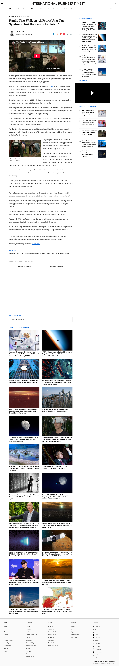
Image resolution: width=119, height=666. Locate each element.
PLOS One (36, 244)
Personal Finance (40, 9)
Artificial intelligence (31, 643)
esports (28, 648)
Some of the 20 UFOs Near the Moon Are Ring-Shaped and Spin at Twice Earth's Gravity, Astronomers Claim (55, 497)
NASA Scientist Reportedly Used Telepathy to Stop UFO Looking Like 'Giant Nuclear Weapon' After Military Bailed (57, 354)
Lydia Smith (20, 32)
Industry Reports (30, 656)
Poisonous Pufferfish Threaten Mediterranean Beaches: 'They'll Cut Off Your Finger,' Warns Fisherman (24, 468)
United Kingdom (75, 634)
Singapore (73, 632)
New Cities (28, 651)
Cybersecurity (29, 640)
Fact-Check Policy (53, 645)
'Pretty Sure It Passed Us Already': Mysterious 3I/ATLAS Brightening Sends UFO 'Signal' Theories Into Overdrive (24, 554)
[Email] (67, 34)
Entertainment (57, 9)
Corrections (51, 640)
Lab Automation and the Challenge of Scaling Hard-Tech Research (89, 122)
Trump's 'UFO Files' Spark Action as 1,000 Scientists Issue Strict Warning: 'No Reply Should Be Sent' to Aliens (23, 411)
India (72, 629)
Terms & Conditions (53, 632)
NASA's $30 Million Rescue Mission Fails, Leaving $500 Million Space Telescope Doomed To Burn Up (89, 72)
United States (74, 637)
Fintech (28, 654)
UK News (11, 9)
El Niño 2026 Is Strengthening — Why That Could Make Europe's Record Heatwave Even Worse (57, 611)
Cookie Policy (51, 637)
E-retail (28, 626)
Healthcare (28, 632)
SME (32, 9)
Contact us (51, 629)
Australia (73, 626)
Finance (28, 637)
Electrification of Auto (31, 634)
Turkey (50, 86)
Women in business (31, 645)
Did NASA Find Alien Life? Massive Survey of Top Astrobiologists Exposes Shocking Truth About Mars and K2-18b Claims (57, 554)
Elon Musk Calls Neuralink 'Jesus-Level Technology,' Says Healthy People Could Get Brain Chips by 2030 (24, 582)
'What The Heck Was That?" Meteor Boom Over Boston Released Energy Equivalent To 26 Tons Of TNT (57, 525)
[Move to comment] (70, 34)
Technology (6, 643)
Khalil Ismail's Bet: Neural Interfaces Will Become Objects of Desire (89, 132)
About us (50, 626)
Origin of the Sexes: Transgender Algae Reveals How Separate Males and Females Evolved (39, 253)
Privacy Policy (52, 634)
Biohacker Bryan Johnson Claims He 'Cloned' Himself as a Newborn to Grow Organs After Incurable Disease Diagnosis (57, 439)
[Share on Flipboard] (61, 34)
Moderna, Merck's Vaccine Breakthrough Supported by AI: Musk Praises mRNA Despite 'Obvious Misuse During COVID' (24, 354)
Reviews (73, 9)
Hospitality (28, 629)
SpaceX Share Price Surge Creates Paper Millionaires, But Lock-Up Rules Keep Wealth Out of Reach (24, 611)
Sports (5, 651)
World (4, 9)
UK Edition (112, 9)
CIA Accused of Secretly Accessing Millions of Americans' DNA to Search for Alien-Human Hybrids (24, 497)
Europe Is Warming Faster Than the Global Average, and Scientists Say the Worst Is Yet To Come (56, 582)
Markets (18, 9)
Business (25, 9)
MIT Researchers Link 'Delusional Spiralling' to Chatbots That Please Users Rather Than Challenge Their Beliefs (56, 382)
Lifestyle (66, 9)
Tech (49, 9)
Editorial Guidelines (56, 266)
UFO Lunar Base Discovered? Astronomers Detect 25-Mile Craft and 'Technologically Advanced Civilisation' (23, 439)
